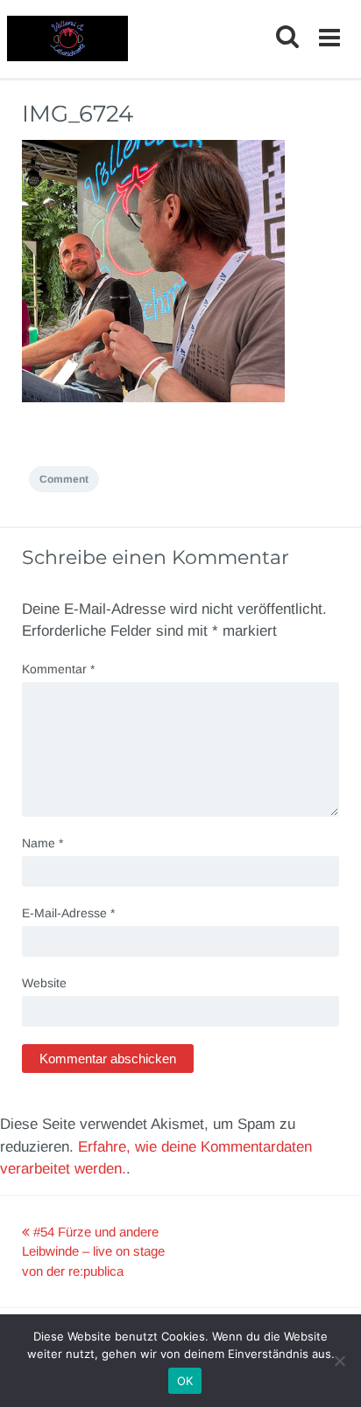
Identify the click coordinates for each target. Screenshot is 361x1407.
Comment (63, 479)
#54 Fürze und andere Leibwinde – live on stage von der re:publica (93, 1251)
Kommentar (58, 669)
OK (185, 1381)
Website (44, 983)
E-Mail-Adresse (68, 913)
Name (42, 843)
